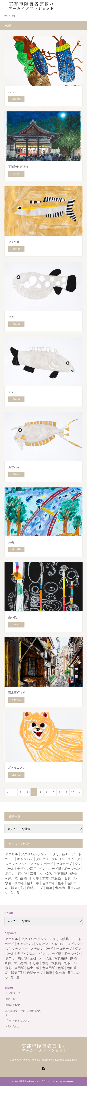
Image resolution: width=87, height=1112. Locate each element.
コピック (73, 859)
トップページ (12, 993)
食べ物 (60, 888)
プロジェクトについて (17, 1020)
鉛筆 (49, 888)
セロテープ (64, 864)
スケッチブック (16, 864)
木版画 (56, 878)
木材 (45, 878)
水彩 (8, 883)
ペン (42, 868)
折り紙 (34, 878)
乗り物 (22, 873)
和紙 (8, 878)
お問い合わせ (12, 1026)
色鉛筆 (72, 883)
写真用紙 (60, 873)
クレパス (42, 859)
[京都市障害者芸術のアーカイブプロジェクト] (30, 6)
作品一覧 (10, 999)
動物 (73, 873)
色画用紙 (48, 883)
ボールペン (72, 868)
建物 (23, 878)
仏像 (48, 873)
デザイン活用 (26, 868)
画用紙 (19, 883)
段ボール (70, 878)
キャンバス (25, 859)
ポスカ (10, 873)
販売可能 (17, 888)
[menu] (81, 6)
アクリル (11, 854)
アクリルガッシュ (34, 854)
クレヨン (58, 859)
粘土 (30, 883)
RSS (43, 1068)
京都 (33, 873)
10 (72, 792)
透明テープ (35, 888)
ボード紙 (54, 868)
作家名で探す (12, 1005)
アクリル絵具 (59, 854)
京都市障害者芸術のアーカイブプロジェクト (34, 1081)
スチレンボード (42, 864)
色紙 (61, 883)
